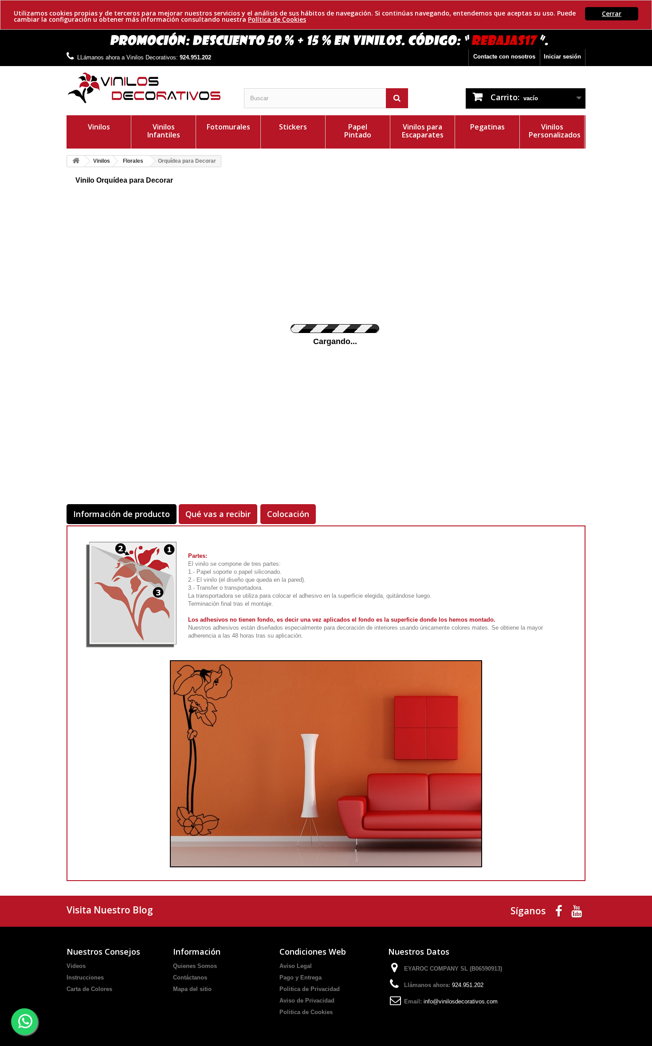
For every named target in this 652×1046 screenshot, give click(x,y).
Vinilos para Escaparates (423, 131)
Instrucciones (85, 977)
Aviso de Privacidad (306, 1000)
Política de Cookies (277, 19)
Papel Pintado (357, 131)
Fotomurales (228, 127)
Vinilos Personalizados (555, 131)
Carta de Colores (89, 989)
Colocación (288, 514)
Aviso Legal (295, 966)
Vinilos (99, 127)
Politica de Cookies (306, 1012)
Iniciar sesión (562, 56)
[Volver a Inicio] (75, 161)
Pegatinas (487, 127)
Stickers (293, 127)
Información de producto (121, 514)
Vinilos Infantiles (163, 131)
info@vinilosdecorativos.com (461, 1001)
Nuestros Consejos (103, 951)
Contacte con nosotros (504, 56)
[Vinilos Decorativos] (149, 88)
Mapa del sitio (192, 989)
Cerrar (611, 13)
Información (196, 951)
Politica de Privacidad (309, 989)
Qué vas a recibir (218, 514)
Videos (76, 966)
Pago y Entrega (300, 977)
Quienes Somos (195, 966)
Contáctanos (190, 977)
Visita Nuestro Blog (110, 910)
